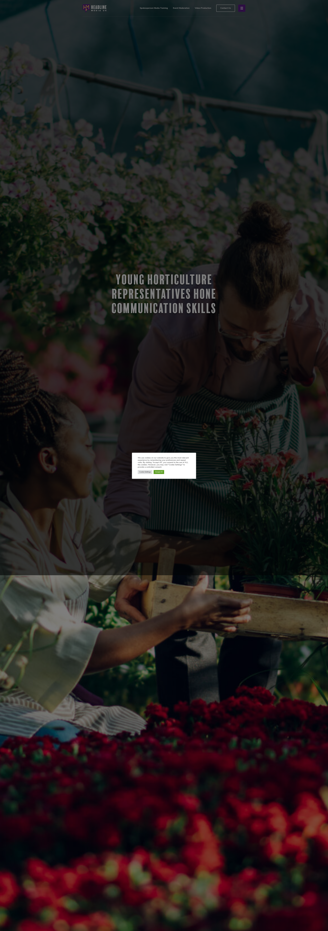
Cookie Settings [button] (145, 472)
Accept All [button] (159, 472)
